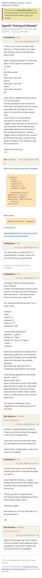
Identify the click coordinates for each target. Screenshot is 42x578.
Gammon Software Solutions (13, 3)
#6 (37, 535)
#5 (37, 463)
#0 (37, 41)
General (16, 5)
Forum (28, 3)
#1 (5, 163)
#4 (37, 424)
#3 (37, 278)
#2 (37, 247)
